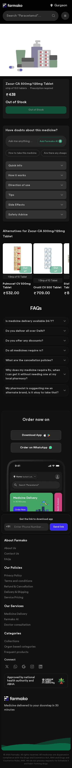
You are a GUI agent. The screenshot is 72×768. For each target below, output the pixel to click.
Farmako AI (11, 619)
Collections (11, 641)
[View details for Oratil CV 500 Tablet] (48, 258)
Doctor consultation (17, 624)
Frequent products (16, 652)
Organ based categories (19, 646)
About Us (10, 548)
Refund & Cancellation (18, 586)
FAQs (7, 559)
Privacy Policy (13, 575)
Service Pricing (13, 597)
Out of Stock (36, 110)
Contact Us (11, 553)
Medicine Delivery (15, 613)
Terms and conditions (18, 581)
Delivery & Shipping (16, 592)
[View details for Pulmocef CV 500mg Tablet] (17, 258)
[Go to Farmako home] (12, 5)
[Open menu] (65, 16)
